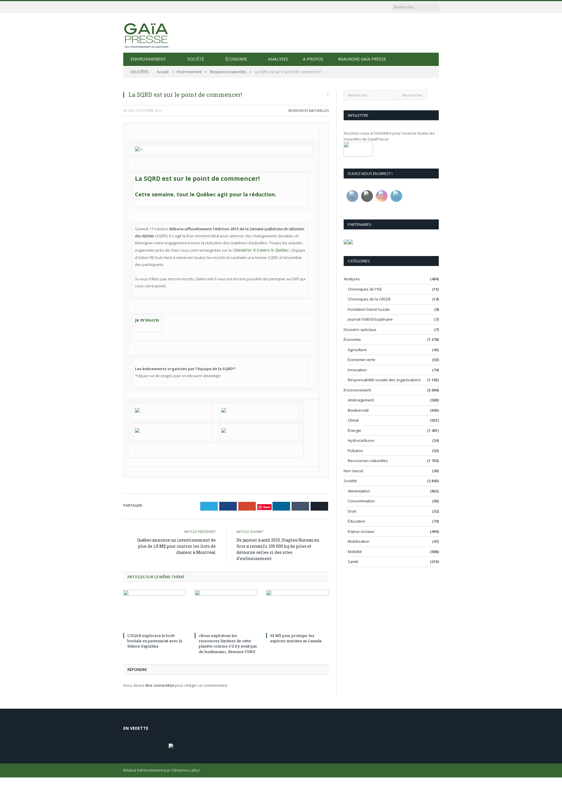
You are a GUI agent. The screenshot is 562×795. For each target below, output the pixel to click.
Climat (353, 420)
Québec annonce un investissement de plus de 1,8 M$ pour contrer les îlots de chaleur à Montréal (176, 543)
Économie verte (361, 359)
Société (195, 59)
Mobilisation (358, 541)
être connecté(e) (159, 682)
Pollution (355, 450)
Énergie (354, 430)
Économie (236, 59)
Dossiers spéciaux (360, 329)
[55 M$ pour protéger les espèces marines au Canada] (297, 607)
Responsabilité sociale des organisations (384, 379)
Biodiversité (358, 410)
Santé (353, 561)
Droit (352, 511)
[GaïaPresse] (146, 32)
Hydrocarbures (361, 440)
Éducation (356, 521)
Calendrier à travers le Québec (257, 249)
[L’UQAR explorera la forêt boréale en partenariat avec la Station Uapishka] (154, 607)
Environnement (148, 59)
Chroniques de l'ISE (365, 289)
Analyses (278, 59)
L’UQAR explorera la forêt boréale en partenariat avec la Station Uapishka (154, 638)
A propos (313, 59)
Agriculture (357, 349)
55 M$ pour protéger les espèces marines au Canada (295, 635)
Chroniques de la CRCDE (369, 299)
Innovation (357, 369)
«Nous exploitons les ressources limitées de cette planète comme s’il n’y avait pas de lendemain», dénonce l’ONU (228, 641)
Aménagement (361, 400)
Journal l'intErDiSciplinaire (370, 319)
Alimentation (359, 491)
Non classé (353, 470)
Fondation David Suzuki (369, 309)
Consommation (361, 501)
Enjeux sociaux (361, 531)
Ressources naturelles (308, 110)
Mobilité (355, 551)
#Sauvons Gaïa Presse (362, 59)
